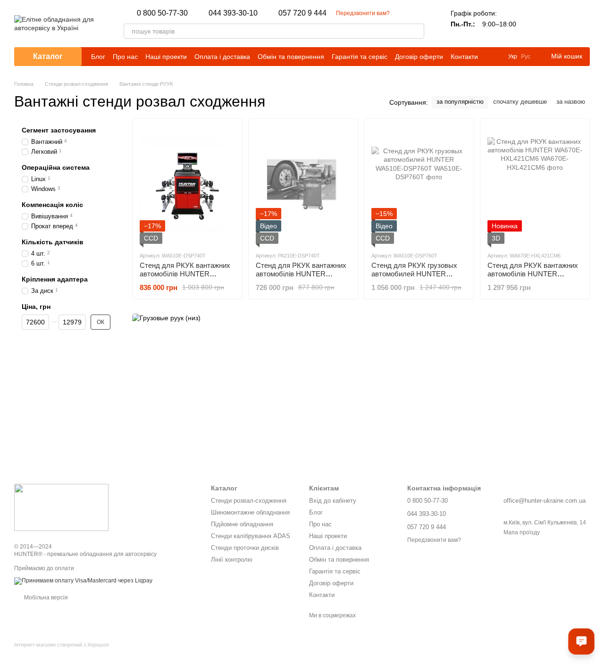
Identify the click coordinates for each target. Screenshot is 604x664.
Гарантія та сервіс (359, 56)
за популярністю (460, 101)
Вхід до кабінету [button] (332, 500)
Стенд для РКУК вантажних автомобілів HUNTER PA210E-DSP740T (301, 273)
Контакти (464, 56)
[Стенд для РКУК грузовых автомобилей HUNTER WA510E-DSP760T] (419, 185)
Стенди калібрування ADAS (250, 536)
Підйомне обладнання (242, 524)
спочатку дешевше (520, 101)
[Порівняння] (533, 23)
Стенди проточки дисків (245, 547)
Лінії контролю (231, 559)
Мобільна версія (45, 597)
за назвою (570, 101)
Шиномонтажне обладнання (250, 512)
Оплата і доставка (222, 56)
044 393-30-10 (233, 13)
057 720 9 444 (302, 13)
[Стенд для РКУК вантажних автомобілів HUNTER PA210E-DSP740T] (303, 185)
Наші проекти (166, 56)
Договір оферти (419, 56)
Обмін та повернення (291, 56)
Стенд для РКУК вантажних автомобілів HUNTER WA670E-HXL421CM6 (532, 273)
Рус (525, 56)
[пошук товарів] (416, 31)
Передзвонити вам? (363, 13)
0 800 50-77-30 (162, 13)
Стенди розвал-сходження (248, 500)
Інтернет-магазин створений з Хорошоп (61, 644)
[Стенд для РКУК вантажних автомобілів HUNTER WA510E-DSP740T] (187, 185)
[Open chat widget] (581, 641)
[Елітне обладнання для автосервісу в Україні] (61, 507)
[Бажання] (557, 23)
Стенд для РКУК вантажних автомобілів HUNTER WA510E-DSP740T (185, 273)
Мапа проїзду (521, 532)
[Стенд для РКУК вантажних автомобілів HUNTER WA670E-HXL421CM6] (535, 185)
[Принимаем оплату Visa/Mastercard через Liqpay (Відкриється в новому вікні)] (83, 580)
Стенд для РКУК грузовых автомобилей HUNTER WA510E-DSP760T (414, 273)
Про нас (125, 56)
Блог (98, 56)
